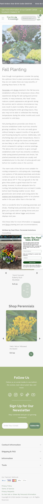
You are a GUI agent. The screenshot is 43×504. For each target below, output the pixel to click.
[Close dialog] (41, 236)
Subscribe (32, 262)
